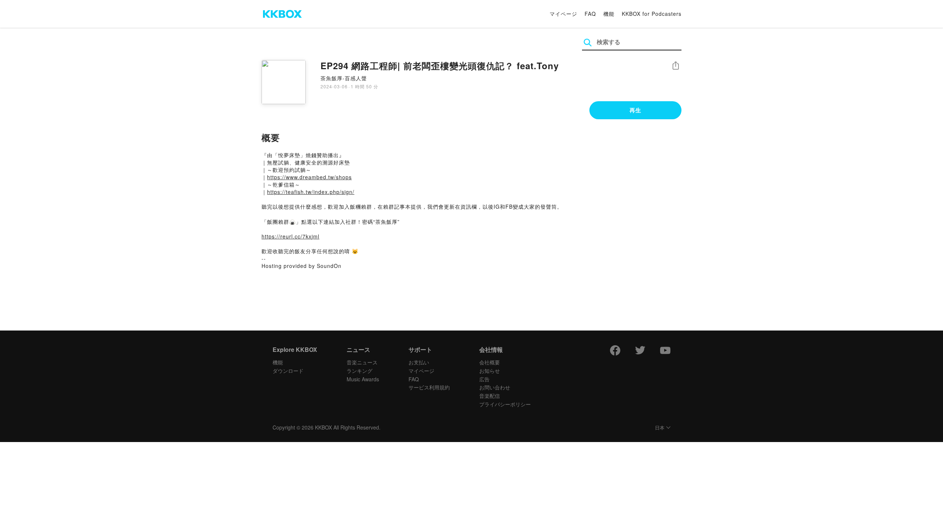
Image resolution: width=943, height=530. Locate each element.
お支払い (419, 362)
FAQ (590, 13)
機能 (608, 13)
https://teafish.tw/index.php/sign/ (310, 191)
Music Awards (363, 379)
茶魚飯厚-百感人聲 (343, 78)
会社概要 (489, 362)
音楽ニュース (362, 362)
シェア (675, 65)
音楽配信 (489, 395)
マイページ (563, 13)
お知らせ (489, 370)
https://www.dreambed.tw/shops (309, 177)
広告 (484, 379)
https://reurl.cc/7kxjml (290, 236)
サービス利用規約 (429, 387)
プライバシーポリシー (505, 404)
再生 (635, 110)
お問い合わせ (494, 387)
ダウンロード (288, 370)
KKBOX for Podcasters (651, 13)
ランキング (359, 370)
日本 (660, 428)
